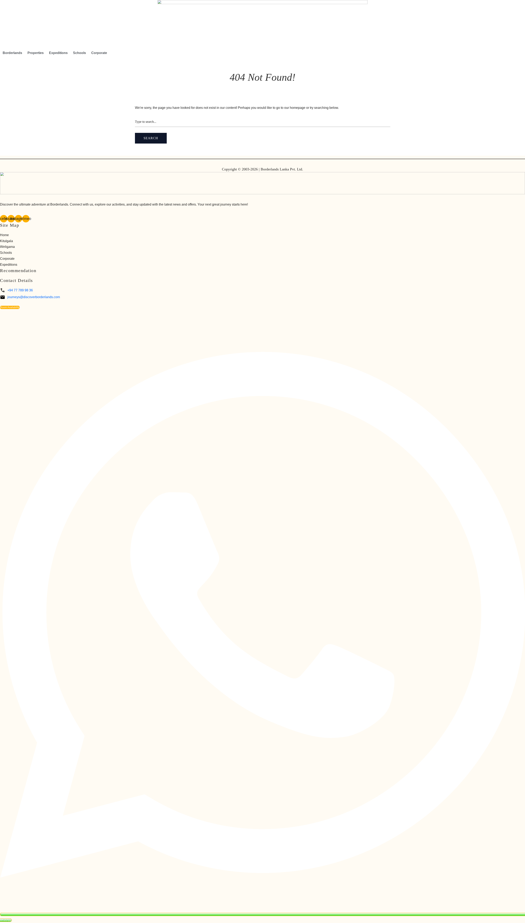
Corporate (99, 53)
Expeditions (58, 53)
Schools (79, 53)
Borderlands (12, 53)
